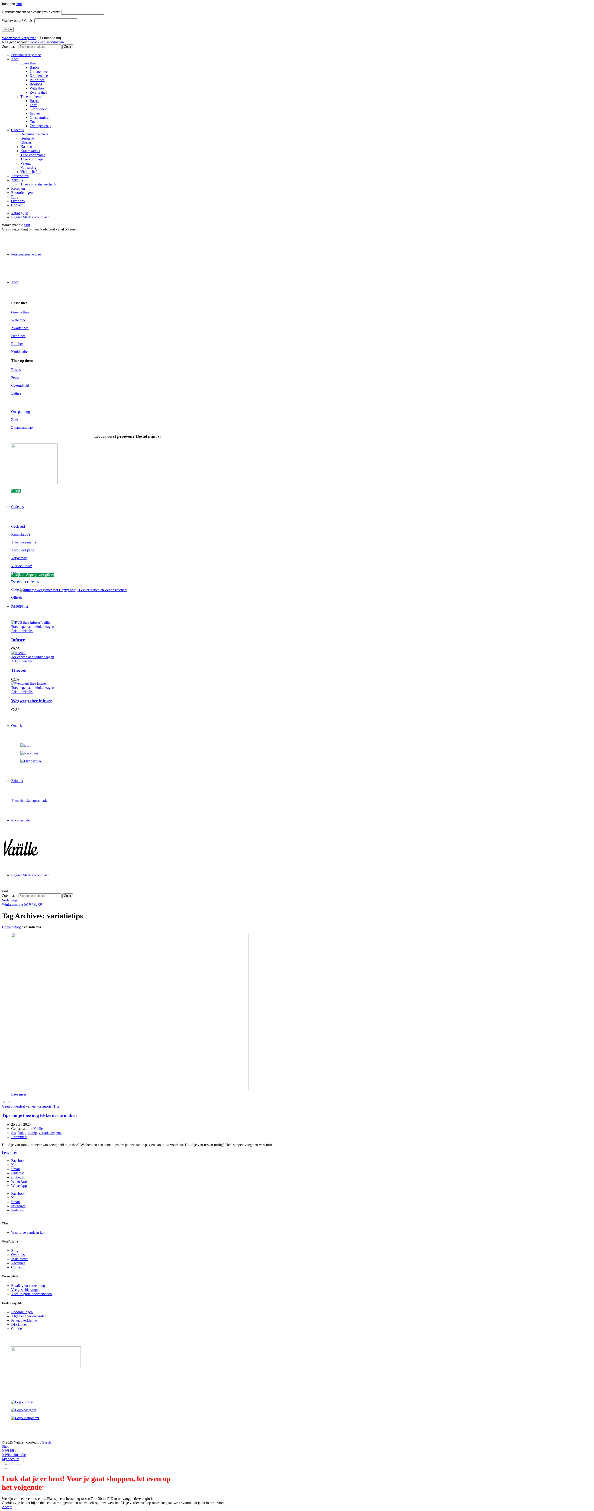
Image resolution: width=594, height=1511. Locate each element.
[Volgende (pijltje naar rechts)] (8, 1468)
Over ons (18, 201)
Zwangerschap (40, 126)
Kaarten (26, 147)
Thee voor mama (32, 155)
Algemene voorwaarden (28, 1316)
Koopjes (20, 820)
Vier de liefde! (30, 172)
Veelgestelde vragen (25, 1290)
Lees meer (18, 1094)
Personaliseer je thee (26, 55)
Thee (15, 59)
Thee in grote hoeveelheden (31, 1294)
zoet (59, 1133)
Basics (34, 67)
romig (32, 1133)
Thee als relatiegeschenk (38, 184)
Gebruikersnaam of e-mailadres (31, 12)
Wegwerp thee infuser (31, 700)
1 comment (19, 1137)
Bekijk (16, 491)
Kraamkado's (20, 534)
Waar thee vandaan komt (29, 1232)
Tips (56, 1106)
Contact (17, 205)
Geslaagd (27, 138)
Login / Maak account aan (30, 217)
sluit (19, 4)
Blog (14, 197)
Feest (33, 105)
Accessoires (20, 176)
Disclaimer (19, 1324)
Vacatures (18, 1263)
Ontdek (16, 726)
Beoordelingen (22, 193)
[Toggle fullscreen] (13, 1464)
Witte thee (37, 88)
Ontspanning (39, 117)
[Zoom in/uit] (17, 1464)
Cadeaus (17, 130)
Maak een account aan (47, 42)
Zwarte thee (38, 92)
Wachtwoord (17, 20)
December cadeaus (34, 134)
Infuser (18, 639)
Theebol (18, 670)
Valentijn (26, 163)
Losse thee (28, 63)
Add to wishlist (22, 631)
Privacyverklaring (24, 1320)
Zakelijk (17, 180)
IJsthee (35, 113)
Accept (7, 1507)
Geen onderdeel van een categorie (27, 1106)
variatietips (47, 1133)
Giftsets (26, 142)
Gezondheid (39, 109)
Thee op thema (31, 97)
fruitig (22, 1133)
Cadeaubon (19, 589)
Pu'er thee (18, 336)
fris (13, 1133)
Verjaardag (28, 167)
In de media (19, 1259)
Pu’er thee (37, 80)
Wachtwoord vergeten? (19, 38)
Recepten (18, 188)
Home (6, 927)
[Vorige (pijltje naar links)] (4, 1468)
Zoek (67, 46)
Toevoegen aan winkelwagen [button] (32, 627)
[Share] (8, 1464)
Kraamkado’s (30, 151)
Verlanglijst (19, 213)
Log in (8, 29)
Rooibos (36, 84)
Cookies (17, 1329)
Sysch (46, 1442)
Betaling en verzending (28, 1285)
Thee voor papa (31, 159)
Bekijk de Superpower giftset (32, 575)
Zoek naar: (10, 46)
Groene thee (39, 71)
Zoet (33, 122)
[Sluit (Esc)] (4, 1464)
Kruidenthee (39, 76)
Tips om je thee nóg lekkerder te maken (39, 1115)
